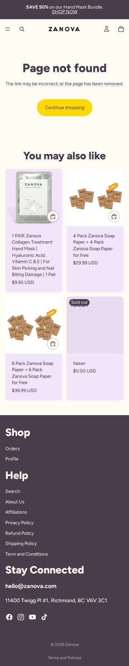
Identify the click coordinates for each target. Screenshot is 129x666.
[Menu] (7, 29)
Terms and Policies (64, 657)
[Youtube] (32, 617)
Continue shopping (64, 107)
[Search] (22, 29)
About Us (14, 502)
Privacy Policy (19, 523)
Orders (12, 448)
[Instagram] (21, 617)
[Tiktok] (44, 617)
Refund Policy (19, 533)
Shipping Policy (21, 543)
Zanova (72, 644)
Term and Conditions (26, 554)
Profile (12, 459)
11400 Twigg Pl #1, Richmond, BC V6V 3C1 (56, 600)
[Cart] (121, 29)
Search (12, 491)
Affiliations (16, 512)
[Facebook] (9, 617)
